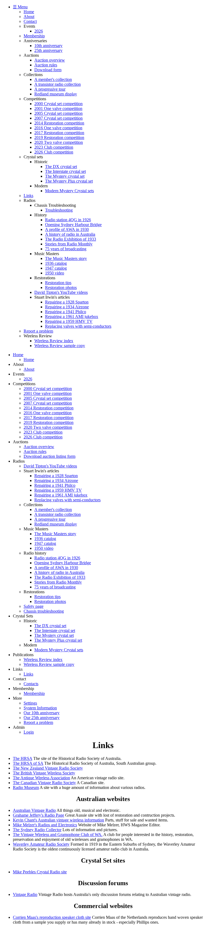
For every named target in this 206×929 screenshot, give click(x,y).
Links (28, 195)
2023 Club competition (53, 147)
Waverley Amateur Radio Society (41, 844)
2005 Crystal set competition (58, 113)
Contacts (31, 683)
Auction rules (45, 65)
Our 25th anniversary (42, 717)
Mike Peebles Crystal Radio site (40, 872)
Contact (30, 21)
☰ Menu (20, 7)
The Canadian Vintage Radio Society (44, 782)
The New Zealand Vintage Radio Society (48, 768)
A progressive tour (49, 89)
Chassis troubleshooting (44, 611)
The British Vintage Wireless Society (44, 773)
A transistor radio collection (57, 84)
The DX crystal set (61, 166)
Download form (47, 69)
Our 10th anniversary (42, 712)
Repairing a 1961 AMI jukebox (71, 316)
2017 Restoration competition (59, 132)
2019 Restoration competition (59, 137)
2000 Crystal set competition (58, 103)
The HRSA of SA (28, 763)
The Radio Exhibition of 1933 (70, 239)
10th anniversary (48, 45)
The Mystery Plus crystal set (69, 181)
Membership (34, 36)
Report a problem (38, 331)
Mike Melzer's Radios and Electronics (45, 825)
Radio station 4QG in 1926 (68, 219)
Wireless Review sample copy (59, 345)
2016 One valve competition (58, 128)
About (29, 16)
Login (29, 732)
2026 (38, 31)
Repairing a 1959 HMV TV (69, 321)
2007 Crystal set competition (58, 118)
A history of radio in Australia (70, 234)
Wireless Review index (53, 340)
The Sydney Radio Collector (37, 829)
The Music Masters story (66, 258)
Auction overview (49, 60)
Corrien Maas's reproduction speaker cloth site (52, 917)
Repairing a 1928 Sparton (67, 302)
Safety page (33, 606)
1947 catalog (56, 268)
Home (29, 11)
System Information (40, 708)
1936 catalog (56, 263)
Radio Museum (26, 787)
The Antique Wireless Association (41, 778)
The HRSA (22, 758)
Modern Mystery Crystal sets (69, 190)
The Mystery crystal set (64, 176)
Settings (30, 703)
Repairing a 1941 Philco (65, 311)
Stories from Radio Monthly (69, 244)
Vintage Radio (25, 894)
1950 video (54, 273)
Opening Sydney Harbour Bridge (73, 224)
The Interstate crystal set (65, 171)
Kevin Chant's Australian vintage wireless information (58, 820)
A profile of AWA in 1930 (67, 229)
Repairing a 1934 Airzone (67, 307)
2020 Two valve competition (58, 142)
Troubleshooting (59, 210)
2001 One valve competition (58, 108)
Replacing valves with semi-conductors (78, 326)
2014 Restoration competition (59, 123)
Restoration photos (61, 287)
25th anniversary (48, 50)
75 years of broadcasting (65, 248)
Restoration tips (58, 282)
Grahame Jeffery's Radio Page (38, 815)
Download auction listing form (49, 456)
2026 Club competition (53, 152)
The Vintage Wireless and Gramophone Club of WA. (57, 834)
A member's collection (53, 79)
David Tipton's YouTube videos (61, 292)
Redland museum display (55, 94)
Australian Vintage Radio (34, 810)
